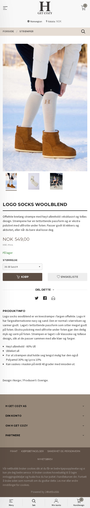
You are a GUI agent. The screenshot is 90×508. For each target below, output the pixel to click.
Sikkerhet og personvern (63, 451)
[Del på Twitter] (36, 299)
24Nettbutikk (52, 492)
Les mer (61, 481)
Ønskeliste (69, 276)
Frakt (14, 451)
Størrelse (10, 260)
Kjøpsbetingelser (32, 451)
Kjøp (25, 276)
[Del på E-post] (53, 299)
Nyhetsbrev (45, 459)
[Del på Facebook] (45, 299)
